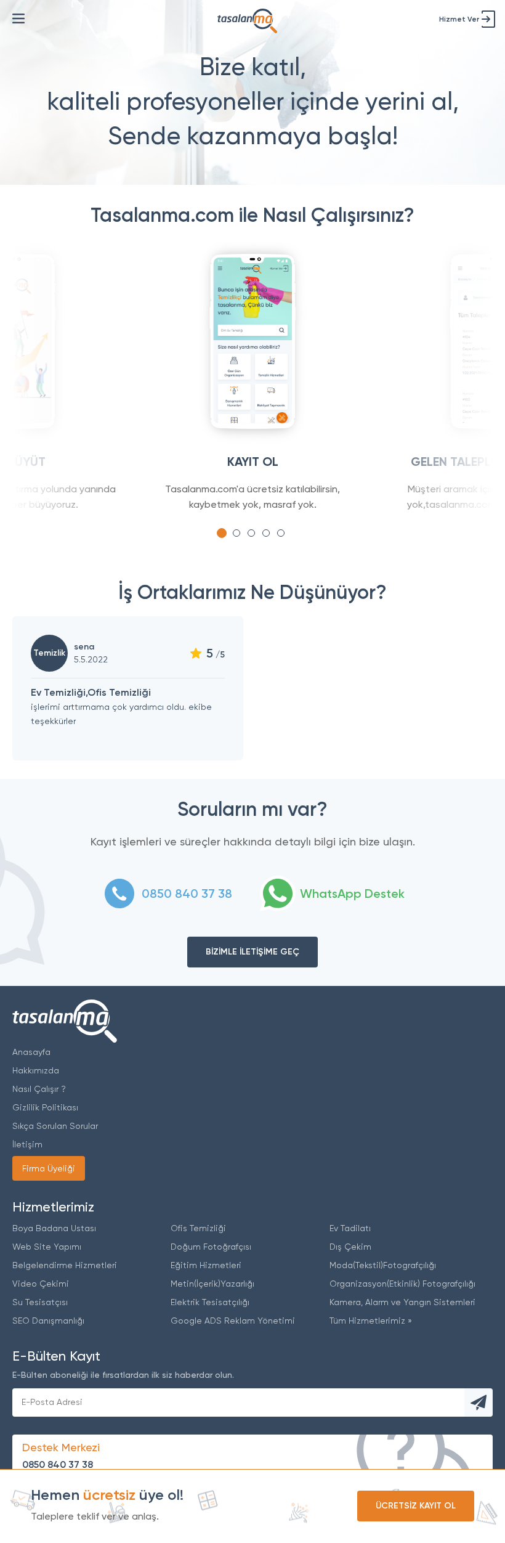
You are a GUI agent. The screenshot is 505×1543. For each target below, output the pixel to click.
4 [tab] (266, 533)
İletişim (27, 1144)
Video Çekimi (40, 1284)
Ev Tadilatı (350, 1228)
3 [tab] (251, 533)
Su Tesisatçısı (40, 1302)
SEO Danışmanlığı (48, 1320)
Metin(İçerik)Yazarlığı (212, 1284)
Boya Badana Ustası (54, 1228)
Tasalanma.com (64, 1021)
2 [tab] (236, 533)
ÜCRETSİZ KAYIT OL (416, 1505)
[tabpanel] (252, 382)
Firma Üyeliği (48, 1168)
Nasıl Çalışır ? (39, 1089)
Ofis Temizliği (198, 1228)
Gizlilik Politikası (45, 1107)
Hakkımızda (35, 1070)
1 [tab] (222, 533)
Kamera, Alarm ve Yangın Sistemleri (402, 1302)
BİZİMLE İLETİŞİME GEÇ (252, 952)
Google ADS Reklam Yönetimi (233, 1320)
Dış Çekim (350, 1247)
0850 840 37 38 (57, 1464)
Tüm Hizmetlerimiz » (370, 1320)
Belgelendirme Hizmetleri (64, 1265)
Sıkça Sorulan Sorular (55, 1126)
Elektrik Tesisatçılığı (210, 1302)
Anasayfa (31, 1052)
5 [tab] (281, 533)
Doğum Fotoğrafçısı (211, 1247)
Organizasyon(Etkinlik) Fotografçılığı (402, 1284)
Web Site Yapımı (46, 1247)
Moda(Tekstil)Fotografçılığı (382, 1265)
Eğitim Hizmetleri (206, 1265)
